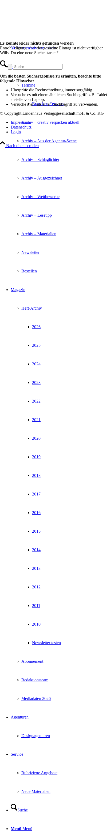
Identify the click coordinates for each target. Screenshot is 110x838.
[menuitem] (60, 168)
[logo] (40, 25)
